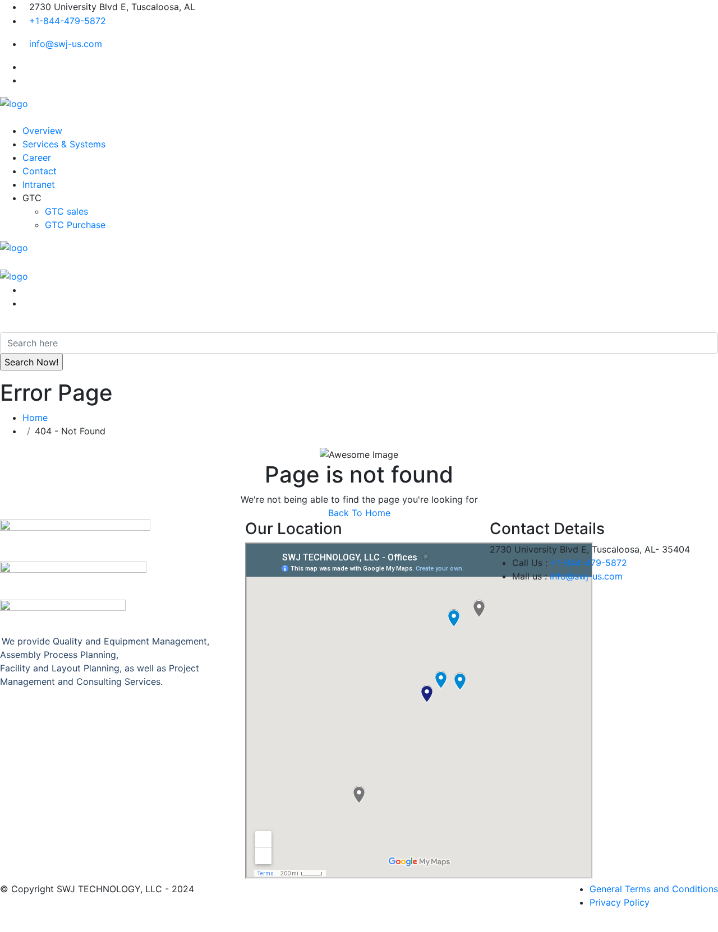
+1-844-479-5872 (67, 20)
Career (36, 157)
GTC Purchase (75, 224)
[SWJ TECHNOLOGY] (14, 102)
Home (37, 417)
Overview (42, 130)
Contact (39, 171)
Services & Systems (63, 144)
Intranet (38, 184)
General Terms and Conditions (654, 888)
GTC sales (66, 211)
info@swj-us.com (65, 43)
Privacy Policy (620, 902)
